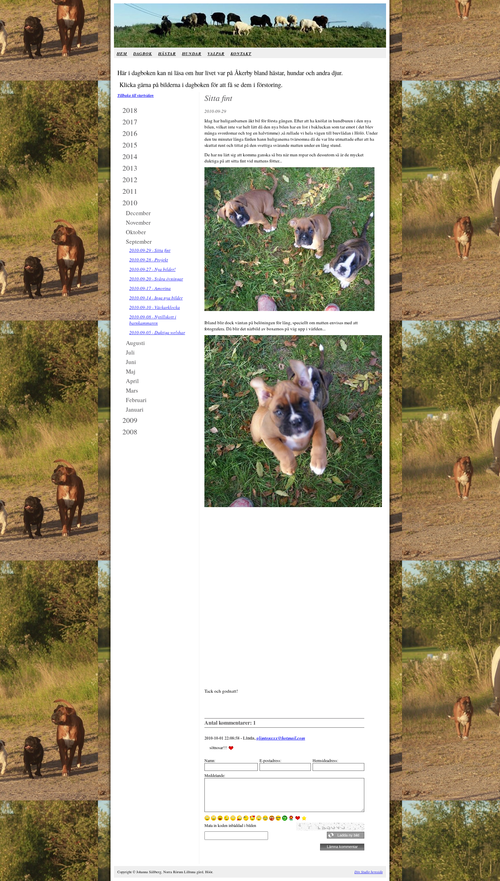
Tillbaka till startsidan (135, 95)
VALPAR (215, 53)
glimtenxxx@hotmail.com (280, 738)
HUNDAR (191, 53)
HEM (122, 53)
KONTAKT (241, 53)
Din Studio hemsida (368, 871)
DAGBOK (142, 53)
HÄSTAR (167, 53)
